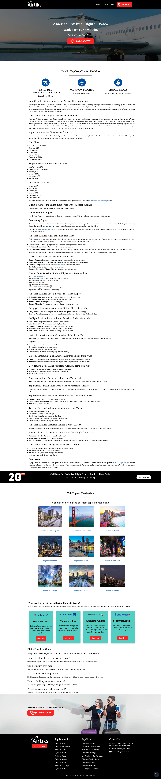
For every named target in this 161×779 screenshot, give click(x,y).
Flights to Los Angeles (62, 746)
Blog (112, 4)
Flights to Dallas (60, 756)
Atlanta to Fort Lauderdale (91, 759)
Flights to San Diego (62, 765)
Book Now (41, 638)
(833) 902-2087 (82, 41)
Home (98, 4)
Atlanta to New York (89, 765)
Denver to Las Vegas (89, 752)
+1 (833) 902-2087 (123, 748)
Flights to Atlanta (60, 749)
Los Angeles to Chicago (90, 768)
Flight (106, 4)
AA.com (34, 277)
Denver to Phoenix (88, 762)
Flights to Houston (61, 752)
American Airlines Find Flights (98, 200)
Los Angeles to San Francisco (92, 756)
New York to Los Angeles (90, 749)
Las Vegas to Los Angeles (91, 746)
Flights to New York (61, 743)
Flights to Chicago (61, 759)
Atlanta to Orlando (88, 743)
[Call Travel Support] (156, 774)
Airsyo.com (61, 264)
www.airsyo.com (47, 229)
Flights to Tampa (60, 762)
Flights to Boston (60, 768)
